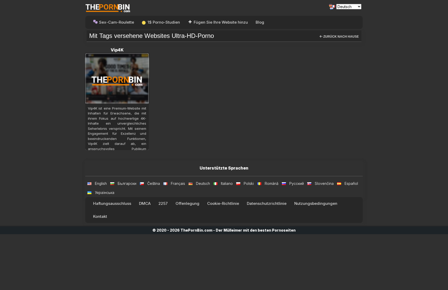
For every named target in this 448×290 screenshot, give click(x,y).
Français (178, 183)
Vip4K (117, 49)
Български (127, 183)
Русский (296, 183)
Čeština (153, 183)
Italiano (227, 183)
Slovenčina (324, 183)
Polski (249, 183)
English (101, 183)
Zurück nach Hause (341, 36)
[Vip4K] (117, 78)
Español (351, 183)
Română (271, 183)
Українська (104, 192)
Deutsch (203, 183)
